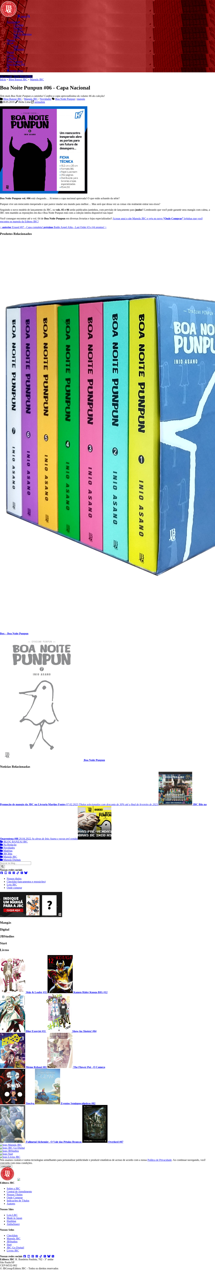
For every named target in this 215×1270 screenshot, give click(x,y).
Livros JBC (13, 1250)
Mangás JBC (37, 79)
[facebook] (1, 872)
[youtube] (5, 872)
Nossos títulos (14, 878)
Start (9, 1244)
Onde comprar (14, 887)
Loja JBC (12, 884)
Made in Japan (14, 1218)
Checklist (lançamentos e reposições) (26, 881)
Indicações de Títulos (18, 1200)
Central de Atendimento (19, 1191)
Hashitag (11, 1221)
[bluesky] (26, 872)
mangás (81, 99)
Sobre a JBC (13, 1188)
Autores (11, 1203)
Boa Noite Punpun (65, 99)
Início (3, 79)
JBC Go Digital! (15, 1247)
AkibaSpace (13, 1224)
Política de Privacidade (159, 1160)
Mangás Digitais (12, 859)
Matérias (7, 850)
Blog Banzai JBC (18, 79)
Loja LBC (12, 1215)
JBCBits (7, 853)
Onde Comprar (15, 1197)
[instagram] (13, 872)
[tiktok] (17, 872)
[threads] (22, 872)
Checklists (12, 1235)
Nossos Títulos (15, 1194)
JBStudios (12, 1241)
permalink (39, 102)
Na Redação (9, 844)
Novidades (45, 99)
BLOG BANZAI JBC (15, 841)
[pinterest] (9, 872)
